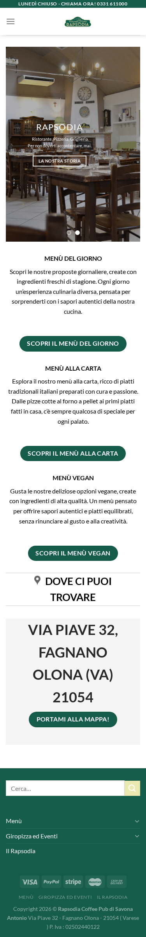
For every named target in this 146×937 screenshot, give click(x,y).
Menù (14, 820)
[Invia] (132, 788)
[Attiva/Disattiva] (137, 821)
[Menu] (10, 21)
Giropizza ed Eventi (32, 836)
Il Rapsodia (20, 850)
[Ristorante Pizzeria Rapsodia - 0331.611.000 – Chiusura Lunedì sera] (77, 21)
